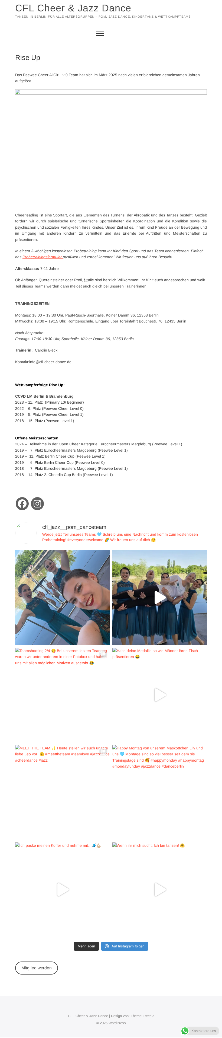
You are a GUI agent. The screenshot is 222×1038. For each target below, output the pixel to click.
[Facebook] (22, 503)
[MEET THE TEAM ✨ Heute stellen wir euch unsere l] (62, 792)
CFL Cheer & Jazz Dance (73, 8)
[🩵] (159, 597)
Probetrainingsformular (42, 257)
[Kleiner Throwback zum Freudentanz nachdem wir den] (62, 597)
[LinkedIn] (37, 503)
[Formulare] (62, 257)
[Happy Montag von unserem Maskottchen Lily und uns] (159, 792)
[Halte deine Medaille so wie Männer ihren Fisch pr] (159, 695)
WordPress (117, 1023)
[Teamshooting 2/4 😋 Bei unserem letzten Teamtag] (62, 695)
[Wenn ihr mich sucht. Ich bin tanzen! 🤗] (159, 889)
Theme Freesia (142, 1016)
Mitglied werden (36, 968)
